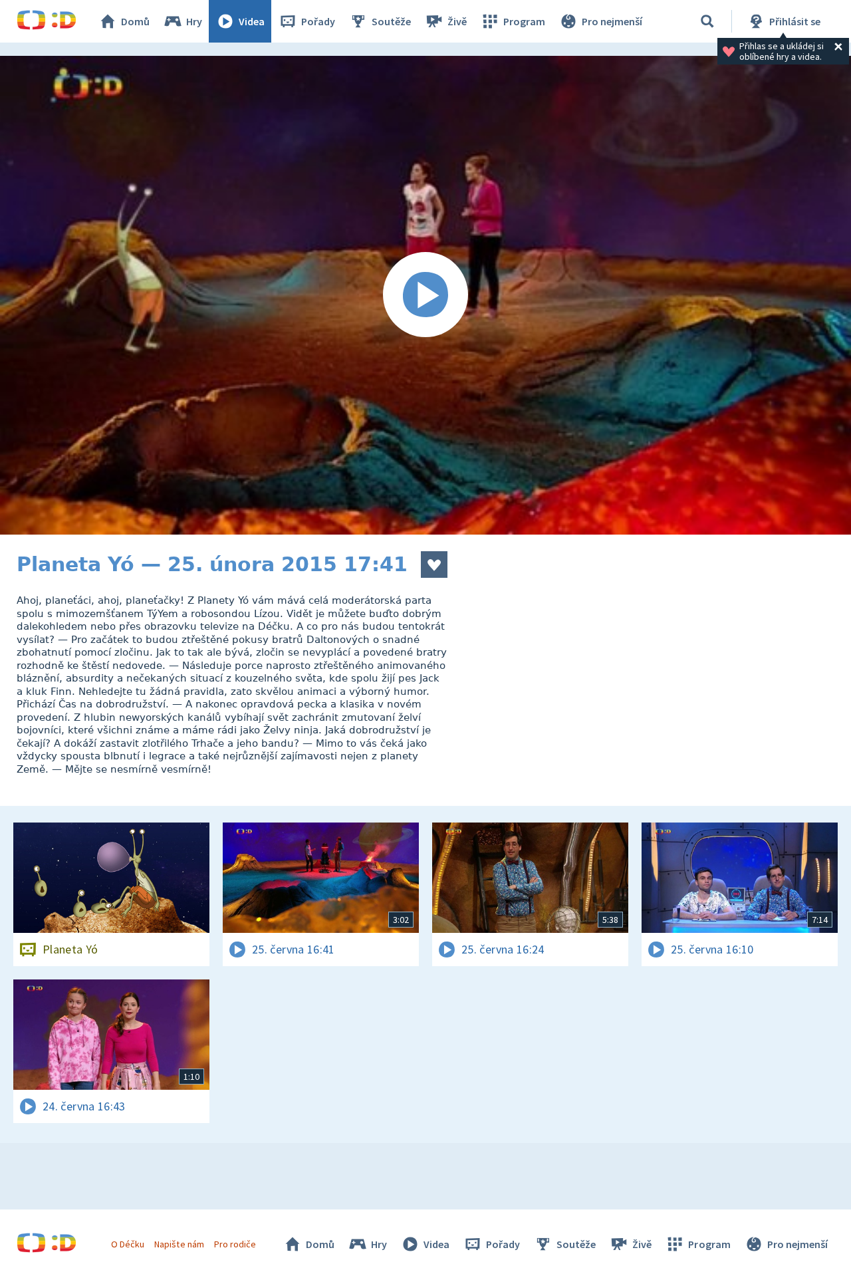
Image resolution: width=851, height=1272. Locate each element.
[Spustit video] (425, 295)
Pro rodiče (235, 1244)
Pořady (318, 21)
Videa (252, 21)
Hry (194, 21)
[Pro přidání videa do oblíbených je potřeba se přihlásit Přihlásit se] (434, 564)
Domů (135, 21)
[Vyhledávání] (707, 21)
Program (524, 21)
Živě (457, 21)
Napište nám (178, 1244)
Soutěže (391, 21)
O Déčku (127, 1244)
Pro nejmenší (612, 21)
